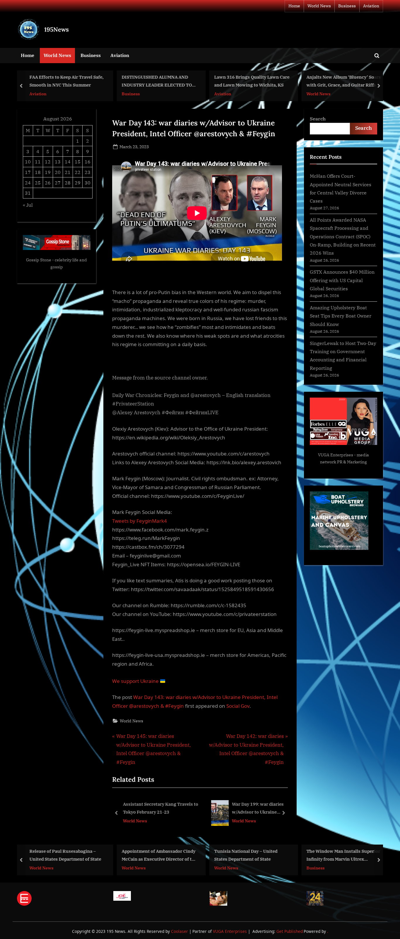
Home (294, 5)
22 (78, 172)
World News (319, 5)
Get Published (289, 931)
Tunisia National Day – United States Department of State (245, 855)
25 (38, 182)
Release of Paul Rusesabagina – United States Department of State (65, 855)
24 (28, 182)
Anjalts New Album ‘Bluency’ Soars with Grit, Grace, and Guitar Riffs (344, 81)
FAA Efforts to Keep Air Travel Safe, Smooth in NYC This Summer (66, 81)
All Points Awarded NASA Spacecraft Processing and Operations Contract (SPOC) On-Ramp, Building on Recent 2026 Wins (343, 236)
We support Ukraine (136, 681)
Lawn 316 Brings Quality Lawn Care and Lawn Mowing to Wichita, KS (251, 81)
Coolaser (180, 931)
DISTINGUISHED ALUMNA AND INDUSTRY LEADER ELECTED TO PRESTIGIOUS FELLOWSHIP (157, 81)
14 (68, 161)
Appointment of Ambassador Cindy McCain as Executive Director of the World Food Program (159, 855)
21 (68, 172)
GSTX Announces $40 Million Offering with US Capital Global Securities (342, 280)
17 (28, 172)
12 (48, 161)
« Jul (28, 205)
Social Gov (237, 705)
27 (58, 182)
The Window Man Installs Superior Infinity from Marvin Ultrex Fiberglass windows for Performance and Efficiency (343, 855)
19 (48, 172)
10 (28, 161)
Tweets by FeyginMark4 (139, 520)
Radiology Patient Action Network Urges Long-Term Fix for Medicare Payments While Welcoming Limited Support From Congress (269, 808)
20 (58, 172)
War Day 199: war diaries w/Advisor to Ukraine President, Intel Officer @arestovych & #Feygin (190, 808)
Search (318, 118)
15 (78, 161)
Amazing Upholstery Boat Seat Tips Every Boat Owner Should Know (340, 315)
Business (347, 5)
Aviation (371, 5)
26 (48, 182)
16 (87, 161)
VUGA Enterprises (335, 455)
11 (38, 161)
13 (58, 161)
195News (56, 29)
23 (87, 172)
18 (38, 172)
